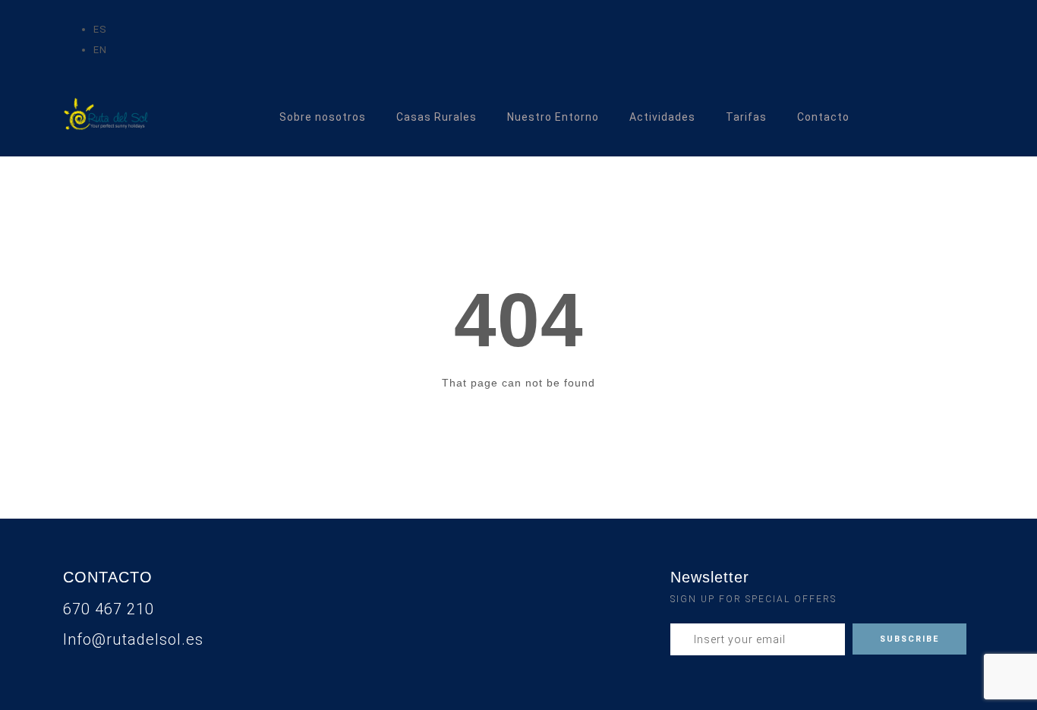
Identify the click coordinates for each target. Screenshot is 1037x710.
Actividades (662, 117)
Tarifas (746, 117)
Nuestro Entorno (553, 117)
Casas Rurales (436, 117)
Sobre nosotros (322, 117)
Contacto (823, 117)
